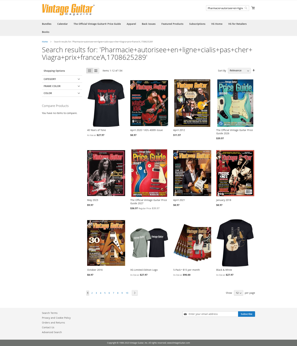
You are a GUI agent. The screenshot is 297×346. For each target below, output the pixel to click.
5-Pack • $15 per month (186, 269)
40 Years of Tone (96, 130)
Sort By (222, 70)
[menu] (148, 28)
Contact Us (48, 327)
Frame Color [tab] (52, 86)
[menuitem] (46, 24)
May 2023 (92, 200)
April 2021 (179, 200)
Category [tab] (50, 79)
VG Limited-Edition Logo (144, 269)
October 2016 (95, 269)
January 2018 (223, 200)
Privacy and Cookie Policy (56, 317)
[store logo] (68, 9)
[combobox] (227, 8)
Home (45, 41)
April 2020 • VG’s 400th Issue (146, 130)
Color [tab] (48, 93)
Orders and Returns (53, 322)
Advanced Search (52, 332)
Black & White (224, 269)
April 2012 (179, 130)
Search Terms (50, 313)
